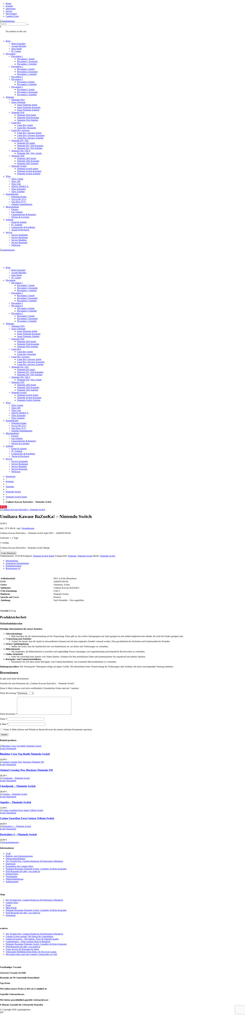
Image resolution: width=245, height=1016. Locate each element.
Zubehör (9, 219)
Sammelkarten (12, 194)
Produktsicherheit (13, 566)
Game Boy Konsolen (26, 128)
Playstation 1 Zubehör (27, 64)
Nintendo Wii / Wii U (20, 151)
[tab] (125, 561)
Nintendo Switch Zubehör (28, 173)
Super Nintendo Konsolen (28, 107)
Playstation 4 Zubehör (27, 84)
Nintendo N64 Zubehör (27, 120)
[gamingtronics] (7, 21)
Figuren (14, 209)
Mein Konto (11, 907)
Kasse (8, 905)
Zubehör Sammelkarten (21, 204)
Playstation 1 (17, 56)
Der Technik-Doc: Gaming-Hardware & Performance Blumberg (34, 861)
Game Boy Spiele (25, 125)
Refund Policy (12, 874)
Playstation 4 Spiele (26, 82)
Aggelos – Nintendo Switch (15, 802)
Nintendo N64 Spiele (26, 115)
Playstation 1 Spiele (26, 59)
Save (4, 507)
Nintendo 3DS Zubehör (27, 163)
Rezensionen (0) (13, 568)
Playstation (10, 54)
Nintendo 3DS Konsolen (28, 161)
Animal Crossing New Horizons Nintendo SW (26, 770)
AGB (8, 853)
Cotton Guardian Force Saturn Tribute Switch (27, 818)
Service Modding (19, 240)
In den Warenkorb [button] (8, 748)
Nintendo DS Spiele (26, 143)
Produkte (10, 481)
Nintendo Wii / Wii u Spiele (29, 153)
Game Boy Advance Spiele (29, 133)
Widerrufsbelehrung (14, 879)
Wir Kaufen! (11, 13)
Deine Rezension (8, 714)
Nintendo (10, 97)
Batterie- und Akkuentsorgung (19, 856)
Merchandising (12, 207)
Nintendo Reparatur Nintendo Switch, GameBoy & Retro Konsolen (36, 869)
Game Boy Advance (20, 130)
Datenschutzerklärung (15, 858)
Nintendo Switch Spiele (27, 168)
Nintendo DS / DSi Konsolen (30, 145)
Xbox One (16, 184)
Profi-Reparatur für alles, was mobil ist (23, 871)
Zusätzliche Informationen (17, 563)
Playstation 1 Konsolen (27, 61)
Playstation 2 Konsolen (27, 71)
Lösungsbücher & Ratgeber (23, 214)
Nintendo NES (18, 99)
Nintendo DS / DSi (19, 140)
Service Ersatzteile (19, 235)
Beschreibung (12, 561)
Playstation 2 (17, 66)
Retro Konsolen (18, 43)
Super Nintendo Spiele (27, 105)
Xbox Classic (17, 179)
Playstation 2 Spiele (26, 69)
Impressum (10, 8)
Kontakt (9, 6)
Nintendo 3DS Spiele (26, 158)
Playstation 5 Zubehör (27, 94)
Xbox (8, 176)
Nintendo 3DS (17, 156)
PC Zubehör (16, 224)
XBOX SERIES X (19, 186)
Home (8, 3)
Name (3, 719)
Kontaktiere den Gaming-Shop (19, 866)
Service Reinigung (19, 237)
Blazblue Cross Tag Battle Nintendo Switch (25, 753)
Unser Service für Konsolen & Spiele (22, 949)
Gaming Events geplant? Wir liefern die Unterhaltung (29, 936)
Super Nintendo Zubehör (28, 110)
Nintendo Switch (19, 166)
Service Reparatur (19, 242)
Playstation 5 (17, 87)
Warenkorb (11, 915)
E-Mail (4, 724)
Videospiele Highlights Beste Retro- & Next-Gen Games (31, 952)
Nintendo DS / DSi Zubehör (29, 148)
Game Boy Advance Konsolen (31, 135)
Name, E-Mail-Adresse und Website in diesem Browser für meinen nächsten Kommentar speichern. (47, 729)
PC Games (16, 51)
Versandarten (11, 876)
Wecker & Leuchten (20, 217)
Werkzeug (15, 245)
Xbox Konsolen (18, 189)
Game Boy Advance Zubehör (30, 138)
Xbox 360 (15, 181)
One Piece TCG (18, 202)
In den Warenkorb (8, 553)
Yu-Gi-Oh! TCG (18, 199)
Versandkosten (27, 528)
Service (9, 11)
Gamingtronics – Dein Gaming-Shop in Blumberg (28, 941)
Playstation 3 (17, 77)
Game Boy (16, 122)
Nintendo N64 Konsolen (28, 117)
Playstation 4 (17, 79)
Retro (8, 41)
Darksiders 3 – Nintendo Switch (18, 834)
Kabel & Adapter (19, 222)
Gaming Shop (12, 902)
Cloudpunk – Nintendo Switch (18, 786)
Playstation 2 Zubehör (27, 74)
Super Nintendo (18, 102)
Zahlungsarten (12, 881)
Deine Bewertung (9, 693)
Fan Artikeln (17, 212)
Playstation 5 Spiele (26, 89)
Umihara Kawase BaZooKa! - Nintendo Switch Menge (25, 548)
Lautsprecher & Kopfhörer (23, 227)
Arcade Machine (18, 46)
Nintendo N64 (17, 112)
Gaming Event (12, 16)
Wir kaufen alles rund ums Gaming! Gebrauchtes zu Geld (31, 954)
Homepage (10, 476)
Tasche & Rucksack (20, 230)
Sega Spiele (16, 48)
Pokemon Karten (19, 196)
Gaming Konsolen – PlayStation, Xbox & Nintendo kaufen (32, 939)
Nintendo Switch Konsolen (29, 171)
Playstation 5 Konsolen (27, 92)
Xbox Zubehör (18, 191)
